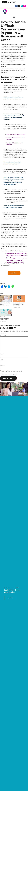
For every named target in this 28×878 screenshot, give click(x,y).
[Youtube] (19, 6)
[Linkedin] (22, 6)
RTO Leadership (16, 325)
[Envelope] (24, 6)
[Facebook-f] (16, 6)
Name (2, 353)
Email (1, 359)
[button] (14, 17)
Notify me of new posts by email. (9, 374)
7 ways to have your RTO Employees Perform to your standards (18, 304)
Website (2, 365)
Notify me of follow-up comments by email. (11, 371)
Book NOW (10, 597)
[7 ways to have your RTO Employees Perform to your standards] (19, 298)
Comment (3, 335)
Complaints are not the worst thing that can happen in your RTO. (5, 318)
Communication (8, 325)
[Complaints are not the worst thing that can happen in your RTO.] (6, 312)
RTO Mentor (9, 2)
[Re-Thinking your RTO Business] (6, 298)
